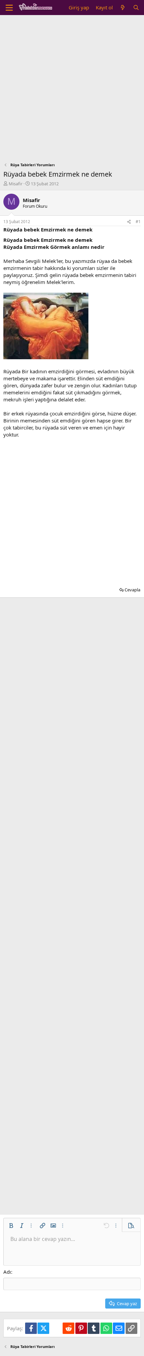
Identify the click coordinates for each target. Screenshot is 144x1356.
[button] (11, 1225)
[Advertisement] (72, 90)
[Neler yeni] (122, 7)
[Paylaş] (129, 222)
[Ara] (136, 7)
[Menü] (9, 7)
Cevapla (132, 590)
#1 (138, 221)
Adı (7, 1271)
